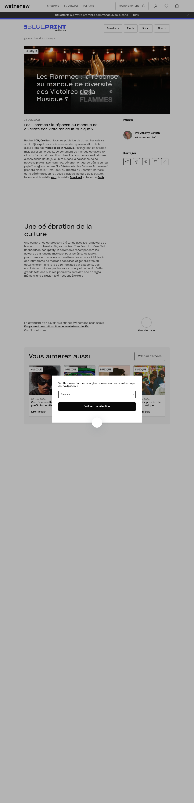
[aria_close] (97, 422)
